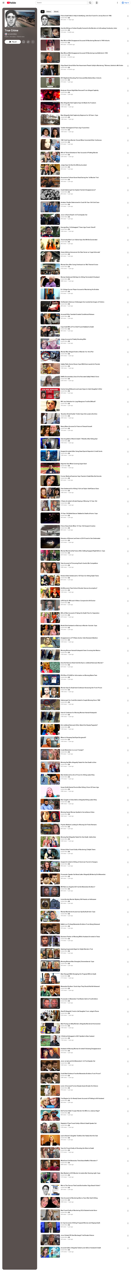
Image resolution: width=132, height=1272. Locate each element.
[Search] (90, 3)
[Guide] (3, 3)
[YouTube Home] (11, 2)
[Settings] (117, 3)
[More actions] (33, 42)
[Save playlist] (24, 42)
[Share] (28, 42)
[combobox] (62, 3)
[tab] (43, 11)
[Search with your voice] (97, 3)
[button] (20, 18)
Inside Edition (64, 17)
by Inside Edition (12, 34)
